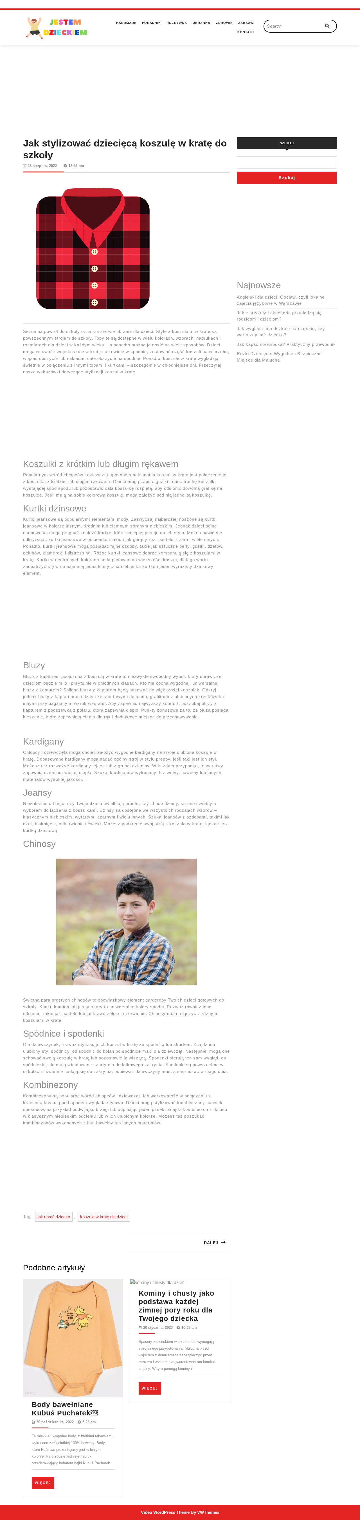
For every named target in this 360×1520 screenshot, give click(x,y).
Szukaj (287, 143)
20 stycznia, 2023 (158, 1327)
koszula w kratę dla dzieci (103, 1216)
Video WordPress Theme (165, 1512)
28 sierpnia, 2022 (42, 166)
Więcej (44, 1483)
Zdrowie (224, 22)
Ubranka (201, 22)
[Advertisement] (180, 84)
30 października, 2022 (55, 1422)
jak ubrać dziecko (54, 1216)
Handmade (126, 22)
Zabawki (246, 22)
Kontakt (246, 32)
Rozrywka (176, 22)
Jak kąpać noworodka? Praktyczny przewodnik (286, 344)
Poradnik (151, 22)
